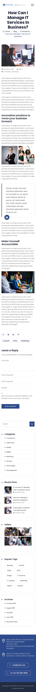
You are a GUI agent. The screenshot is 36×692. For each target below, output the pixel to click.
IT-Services (21, 576)
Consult (6, 341)
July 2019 (9, 613)
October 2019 (11, 603)
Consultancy (8, 72)
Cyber (9, 570)
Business (10, 565)
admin (20, 69)
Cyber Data (10, 443)
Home (7, 31)
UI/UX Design (10, 466)
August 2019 (10, 608)
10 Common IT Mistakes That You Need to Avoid (21, 488)
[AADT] (18, 5)
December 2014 (11, 622)
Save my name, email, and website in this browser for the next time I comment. (17, 397)
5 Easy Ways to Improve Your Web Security (21, 509)
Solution (20, 586)
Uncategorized (11, 470)
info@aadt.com (18, 665)
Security (9, 461)
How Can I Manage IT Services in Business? (20, 499)
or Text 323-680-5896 (19, 673)
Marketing (15, 72)
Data (15, 341)
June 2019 (9, 617)
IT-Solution (11, 581)
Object (9, 586)
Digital (8, 452)
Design (8, 447)
